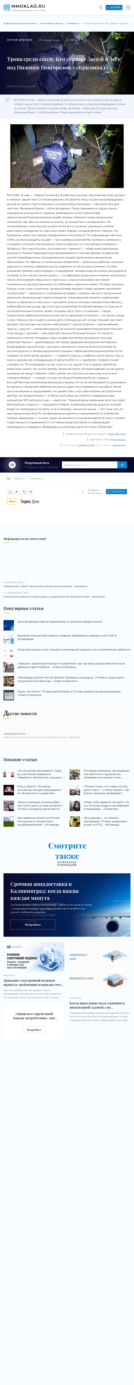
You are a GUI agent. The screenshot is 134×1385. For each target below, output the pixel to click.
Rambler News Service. (117, 434)
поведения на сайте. (86, 445)
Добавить (95, 491)
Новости (19, 478)
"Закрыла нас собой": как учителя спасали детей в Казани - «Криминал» (45, 584)
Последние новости (51, 23)
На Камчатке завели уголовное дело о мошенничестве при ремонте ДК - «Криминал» (54, 595)
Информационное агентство (19, 23)
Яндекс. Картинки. (118, 439)
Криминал (73, 23)
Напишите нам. (119, 445)
